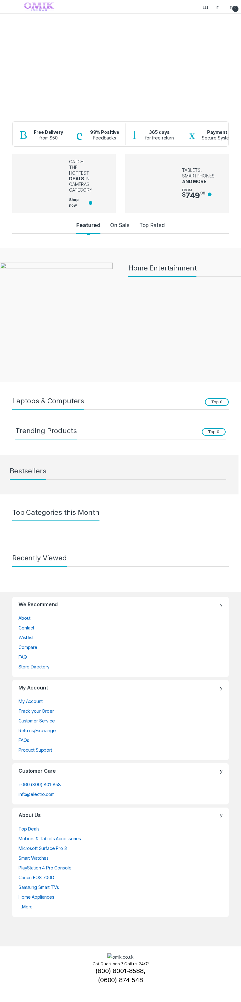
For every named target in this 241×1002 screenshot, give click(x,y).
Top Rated (152, 225)
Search (206, 6)
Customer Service (37, 720)
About (24, 618)
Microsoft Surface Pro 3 (43, 848)
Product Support (35, 750)
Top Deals (29, 828)
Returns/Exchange (37, 730)
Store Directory (34, 666)
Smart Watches (34, 858)
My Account (31, 701)
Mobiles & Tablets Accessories (50, 838)
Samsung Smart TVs (39, 887)
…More (26, 906)
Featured (88, 225)
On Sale (120, 225)
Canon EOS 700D (36, 877)
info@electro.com (37, 794)
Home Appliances (36, 897)
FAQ (23, 657)
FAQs (24, 740)
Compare (28, 647)
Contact (26, 627)
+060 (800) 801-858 (40, 784)
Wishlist (26, 637)
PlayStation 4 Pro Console (45, 867)
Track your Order (36, 711)
